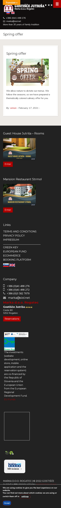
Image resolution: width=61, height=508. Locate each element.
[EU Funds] (16, 334)
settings (25, 496)
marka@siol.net (13, 21)
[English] (12, 265)
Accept (7, 503)
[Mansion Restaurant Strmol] (19, 194)
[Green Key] (9, 343)
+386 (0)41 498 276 (16, 18)
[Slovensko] (6, 265)
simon (13, 107)
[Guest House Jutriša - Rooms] (19, 149)
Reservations (12, 318)
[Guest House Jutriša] (30, 8)
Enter (8, 164)
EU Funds (9, 399)
